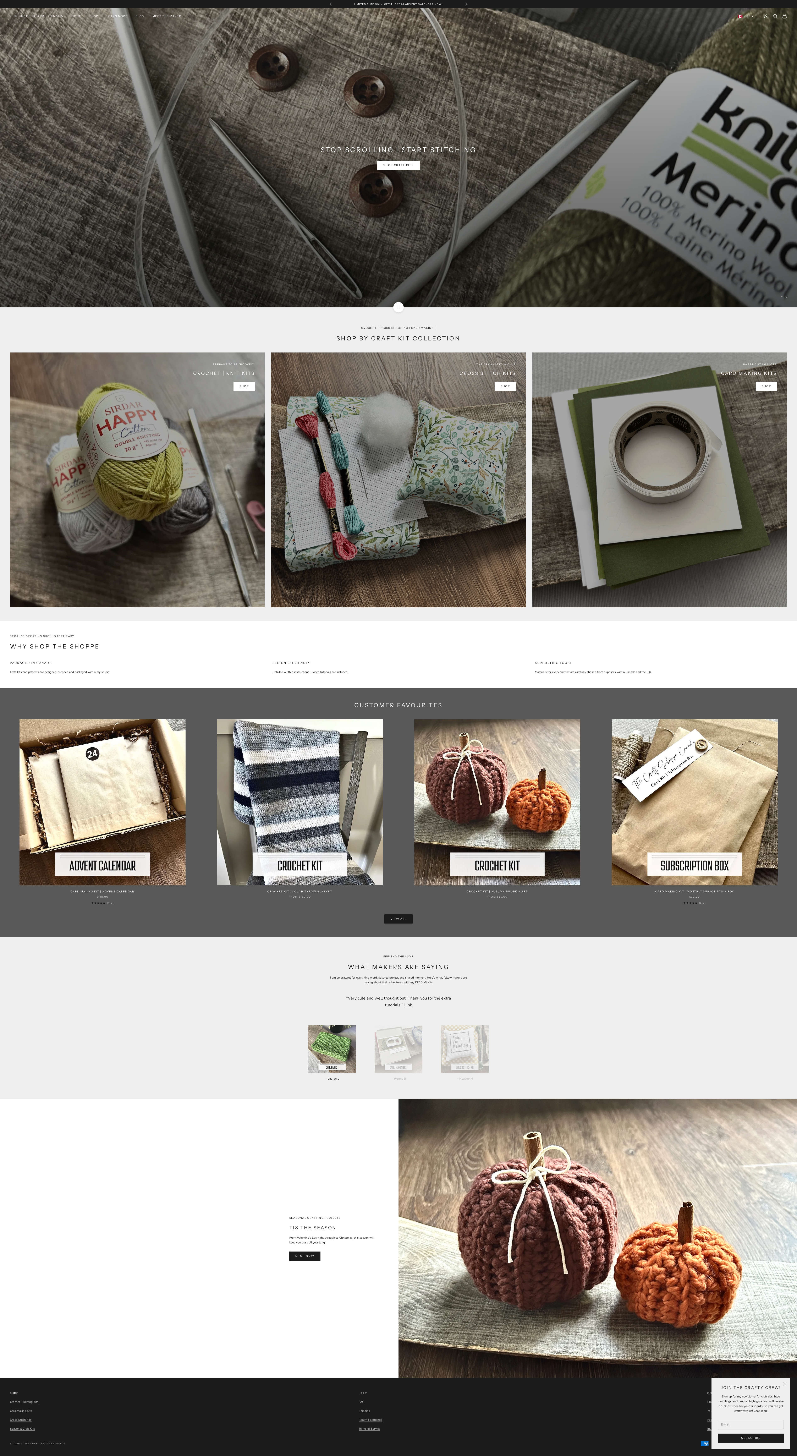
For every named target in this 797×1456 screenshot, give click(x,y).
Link (408, 1005)
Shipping (364, 1411)
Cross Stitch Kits (21, 1420)
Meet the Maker (167, 16)
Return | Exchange (370, 1420)
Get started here (398, 174)
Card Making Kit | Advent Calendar (102, 891)
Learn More (116, 16)
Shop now (304, 1256)
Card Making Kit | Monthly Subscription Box (694, 891)
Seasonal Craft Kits (22, 1429)
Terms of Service (369, 1429)
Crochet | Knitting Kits (24, 1402)
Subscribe (750, 1438)
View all (398, 919)
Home (76, 16)
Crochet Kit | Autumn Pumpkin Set (497, 891)
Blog (140, 16)
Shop (94, 16)
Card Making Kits (21, 1411)
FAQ (361, 1402)
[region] (398, 157)
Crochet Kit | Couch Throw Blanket (299, 891)
